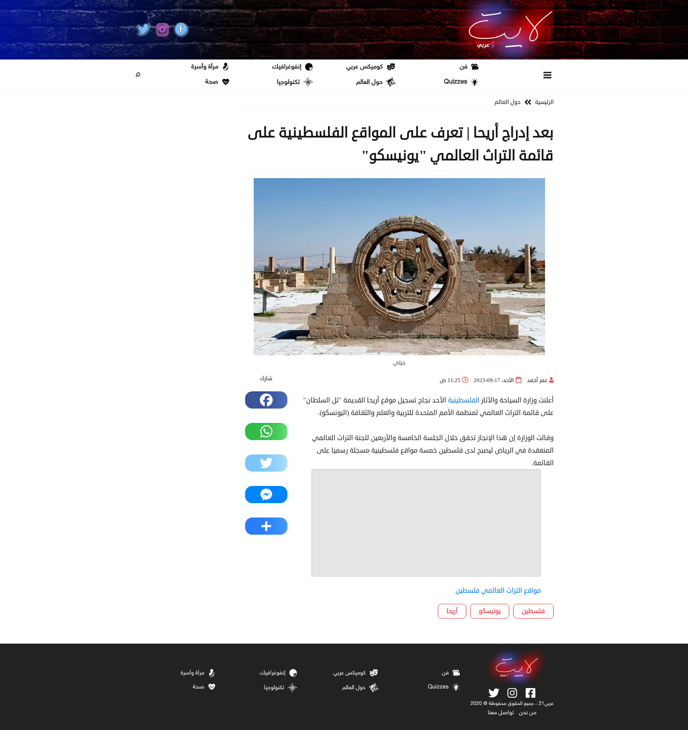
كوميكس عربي (364, 67)
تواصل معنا (501, 713)
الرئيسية (544, 102)
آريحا (452, 611)
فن (464, 67)
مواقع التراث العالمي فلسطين (498, 590)
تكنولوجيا (288, 82)
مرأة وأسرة (204, 67)
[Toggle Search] (138, 75)
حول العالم (369, 82)
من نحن (527, 713)
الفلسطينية (463, 400)
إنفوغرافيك (286, 67)
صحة (211, 82)
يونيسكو (490, 611)
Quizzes (455, 82)
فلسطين (533, 611)
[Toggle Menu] (548, 75)
